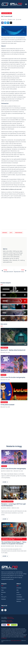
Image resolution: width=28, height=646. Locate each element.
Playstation (5, 13)
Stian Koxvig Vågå (10, 618)
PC (14, 538)
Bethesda (19, 601)
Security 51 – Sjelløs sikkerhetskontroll (13, 350)
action (18, 592)
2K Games (19, 588)
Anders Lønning (10, 617)
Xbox (10, 13)
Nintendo (11, 538)
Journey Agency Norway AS (16, 640)
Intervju (4, 501)
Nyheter (3, 374)
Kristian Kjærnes (9, 620)
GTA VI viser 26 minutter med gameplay (13, 377)
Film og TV (3, 597)
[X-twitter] (2, 610)
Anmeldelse (4, 347)
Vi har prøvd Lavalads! (7, 404)
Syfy (11, 232)
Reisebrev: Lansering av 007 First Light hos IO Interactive (13, 504)
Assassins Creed (20, 599)
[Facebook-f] (5, 610)
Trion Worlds (18, 232)
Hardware (3, 599)
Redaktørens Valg (6, 539)
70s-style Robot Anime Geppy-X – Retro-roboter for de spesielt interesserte (14, 543)
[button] (26, 4)
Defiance (4, 232)
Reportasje (4, 402)
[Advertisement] (14, 214)
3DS (17, 590)
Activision (19, 594)
